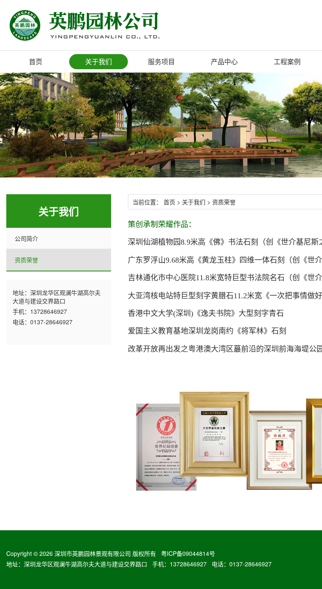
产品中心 (224, 61)
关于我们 (98, 61)
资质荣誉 (26, 259)
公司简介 (26, 238)
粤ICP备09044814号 (188, 553)
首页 (35, 61)
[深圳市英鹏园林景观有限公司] (95, 25)
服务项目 (161, 61)
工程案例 (287, 61)
